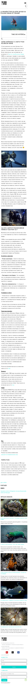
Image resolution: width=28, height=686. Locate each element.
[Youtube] (7, 652)
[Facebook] (18, 652)
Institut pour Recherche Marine (16, 54)
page (9, 368)
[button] (25, 3)
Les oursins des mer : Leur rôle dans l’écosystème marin (11, 627)
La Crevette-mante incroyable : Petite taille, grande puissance (12, 544)
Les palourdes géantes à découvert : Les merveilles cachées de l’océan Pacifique (14, 518)
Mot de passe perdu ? (5, 682)
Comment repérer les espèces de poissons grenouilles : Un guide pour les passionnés (13, 573)
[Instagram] (13, 652)
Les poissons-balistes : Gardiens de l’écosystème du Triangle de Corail (14, 600)
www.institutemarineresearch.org (9, 454)
